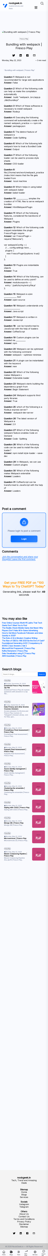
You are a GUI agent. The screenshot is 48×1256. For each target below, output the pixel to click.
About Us (24, 1214)
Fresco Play (24, 39)
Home (24, 1192)
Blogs (24, 1194)
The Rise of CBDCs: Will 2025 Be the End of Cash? (23, 641)
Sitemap (24, 1226)
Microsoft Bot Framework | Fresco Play (18, 648)
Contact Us (24, 1216)
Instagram (24, 1204)
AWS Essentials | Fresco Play (14, 656)
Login (24, 539)
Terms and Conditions (24, 1219)
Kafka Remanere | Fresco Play (15, 651)
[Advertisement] (24, 17)
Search (42, 674)
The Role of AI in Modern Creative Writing (19, 638)
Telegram (24, 1207)
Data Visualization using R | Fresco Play (18, 653)
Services (24, 1197)
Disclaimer (24, 1224)
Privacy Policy (24, 1221)
